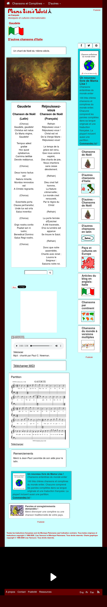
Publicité (32, 591)
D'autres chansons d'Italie (25, 39)
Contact (21, 591)
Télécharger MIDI (24, 366)
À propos (10, 591)
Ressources (45, 591)
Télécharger (18, 352)
